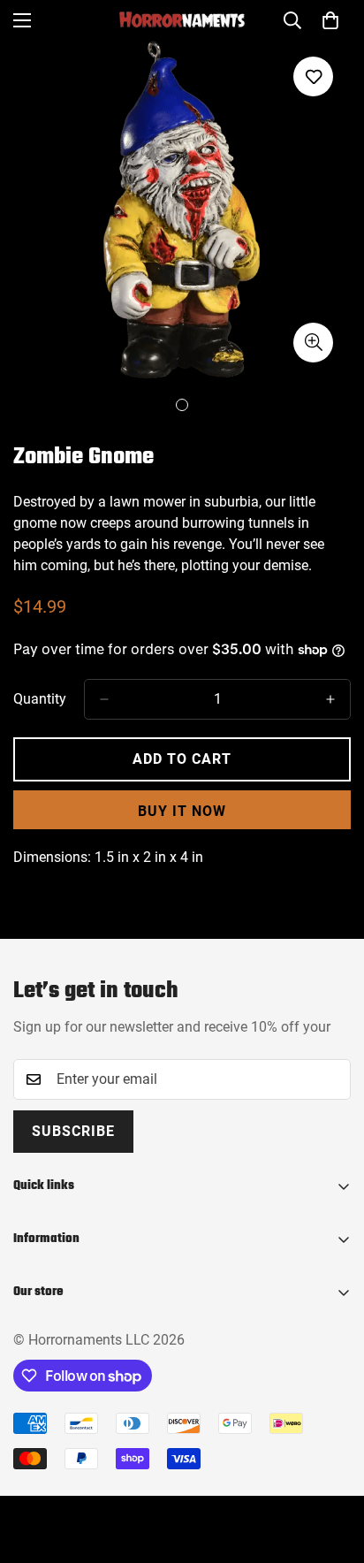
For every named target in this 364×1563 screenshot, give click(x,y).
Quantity (39, 698)
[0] (330, 20)
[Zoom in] (313, 342)
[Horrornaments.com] (182, 21)
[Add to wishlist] (313, 76)
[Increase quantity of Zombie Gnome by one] (330, 699)
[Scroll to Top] (332, 1469)
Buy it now (182, 811)
